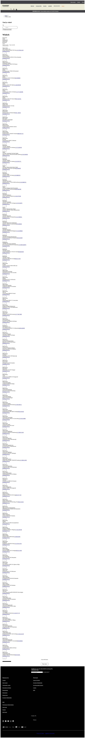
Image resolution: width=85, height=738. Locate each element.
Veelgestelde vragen (6, 685)
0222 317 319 (18, 495)
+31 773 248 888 (19, 91)
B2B (34, 690)
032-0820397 (18, 168)
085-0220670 (22, 328)
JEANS (44, 6)
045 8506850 (17, 78)
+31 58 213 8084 (22, 418)
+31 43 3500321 (18, 217)
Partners (4, 709)
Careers (34, 687)
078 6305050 (20, 640)
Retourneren (4, 692)
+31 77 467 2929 (18, 314)
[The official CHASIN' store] (5, 6)
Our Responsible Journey (38, 685)
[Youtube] (8, 721)
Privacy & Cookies (40, 733)
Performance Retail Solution (8, 704)
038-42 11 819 (17, 258)
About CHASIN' (36, 680)
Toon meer (44, 664)
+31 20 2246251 (24, 154)
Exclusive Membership (7, 697)
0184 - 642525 (18, 112)
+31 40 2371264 (17, 196)
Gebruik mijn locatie (7, 29)
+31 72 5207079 (18, 147)
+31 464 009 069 (17, 85)
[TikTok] (5, 721)
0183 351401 (17, 654)
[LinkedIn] (13, 721)
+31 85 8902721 (23, 182)
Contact (78, 2)
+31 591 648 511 (18, 404)
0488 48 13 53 (20, 133)
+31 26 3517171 (18, 161)
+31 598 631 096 (23, 460)
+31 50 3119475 (19, 203)
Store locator (73, 2)
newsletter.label (46, 672)
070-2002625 (19, 223)
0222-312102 (21, 501)
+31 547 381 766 (18, 543)
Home (6, 15)
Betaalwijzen (5, 695)
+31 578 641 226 (20, 50)
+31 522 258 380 (18, 529)
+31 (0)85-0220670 (22, 244)
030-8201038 (21, 251)
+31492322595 (17, 536)
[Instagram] (3, 721)
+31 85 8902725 (17, 175)
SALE (63, 6)
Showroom (4, 707)
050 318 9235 (21, 411)
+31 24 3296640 (19, 230)
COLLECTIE (38, 6)
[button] (5, 45)
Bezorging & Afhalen (6, 687)
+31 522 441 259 (20, 634)
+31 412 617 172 (16, 613)
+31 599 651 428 (20, 432)
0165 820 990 (18, 189)
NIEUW (32, 6)
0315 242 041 (18, 98)
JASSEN (50, 6)
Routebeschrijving (6, 51)
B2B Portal (4, 712)
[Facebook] (10, 721)
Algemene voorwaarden (49, 733)
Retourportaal (5, 690)
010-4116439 (19, 237)
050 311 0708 (19, 550)
